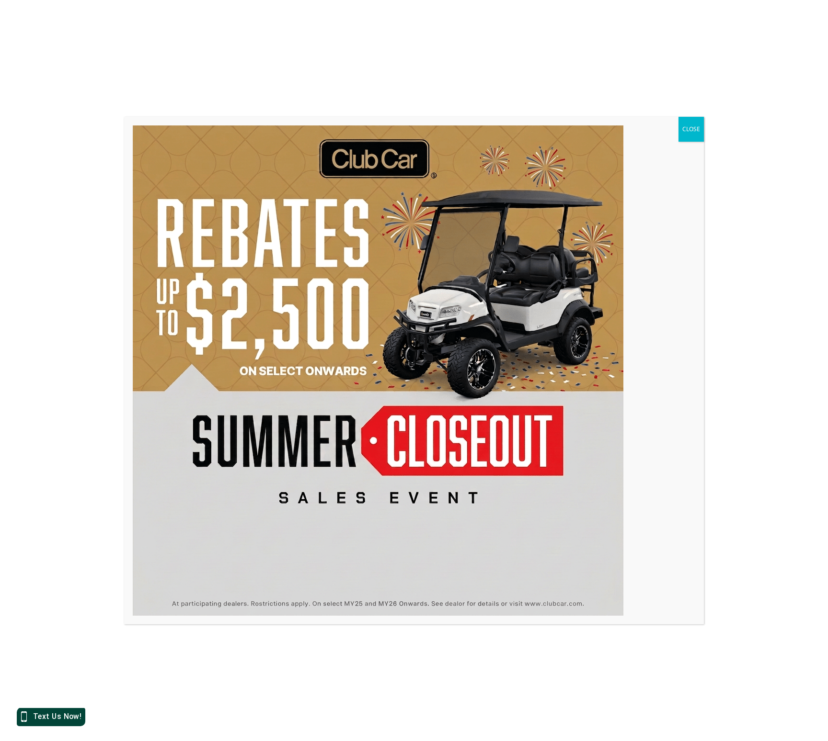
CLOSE (691, 129)
